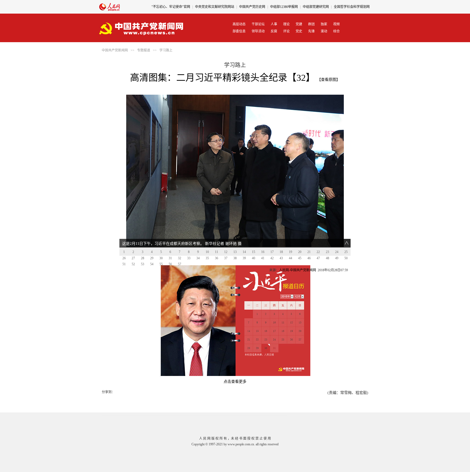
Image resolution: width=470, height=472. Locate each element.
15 (253, 252)
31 (170, 258)
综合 (336, 31)
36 (216, 258)
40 (253, 258)
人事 (274, 24)
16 (262, 252)
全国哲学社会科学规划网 (352, 7)
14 (244, 252)
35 (207, 258)
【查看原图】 (328, 80)
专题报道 (143, 50)
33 (188, 258)
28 (142, 258)
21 (309, 252)
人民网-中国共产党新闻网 (297, 270)
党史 (299, 31)
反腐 (274, 31)
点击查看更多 (235, 382)
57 (179, 264)
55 (161, 264)
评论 (286, 31)
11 (216, 252)
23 (327, 252)
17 (272, 252)
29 (151, 258)
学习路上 (165, 50)
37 (225, 258)
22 (318, 252)
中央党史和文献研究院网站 (214, 7)
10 (207, 252)
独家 (324, 24)
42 (272, 258)
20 (299, 252)
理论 (286, 24)
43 (281, 258)
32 (179, 258)
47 (318, 258)
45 (299, 258)
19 (290, 252)
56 (170, 264)
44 (290, 258)
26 (124, 258)
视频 (336, 24)
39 (244, 258)
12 (225, 252)
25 (346, 252)
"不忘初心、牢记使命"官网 (170, 7)
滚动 (324, 31)
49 (336, 258)
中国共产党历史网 (252, 7)
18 (281, 252)
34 (198, 258)
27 (133, 258)
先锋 (311, 31)
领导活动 (258, 31)
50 (346, 258)
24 (336, 252)
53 (142, 264)
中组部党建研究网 (316, 7)
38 (235, 258)
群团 (311, 24)
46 (309, 258)
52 (133, 264)
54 (151, 264)
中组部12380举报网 (284, 7)
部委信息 (239, 31)
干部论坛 (258, 24)
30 (161, 258)
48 (327, 258)
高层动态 (239, 24)
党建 (299, 24)
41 (262, 258)
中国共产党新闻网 (115, 50)
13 (235, 252)
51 (124, 264)
